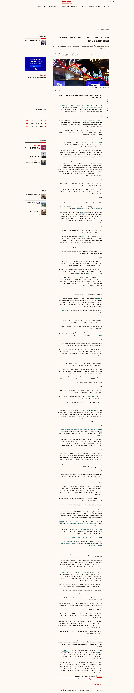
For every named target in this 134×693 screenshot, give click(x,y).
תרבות (44, 6)
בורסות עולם (106, 34)
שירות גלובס (106, 54)
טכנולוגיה (73, 6)
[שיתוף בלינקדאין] (107, 108)
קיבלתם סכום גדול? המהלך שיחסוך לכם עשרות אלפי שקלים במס (32, 148)
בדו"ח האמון (65, 689)
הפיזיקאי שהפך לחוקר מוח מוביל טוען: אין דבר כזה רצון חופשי (33, 163)
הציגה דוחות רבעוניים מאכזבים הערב (88, 142)
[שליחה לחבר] (66, 54)
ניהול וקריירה (63, 6)
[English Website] (116, 6)
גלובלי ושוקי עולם (100, 29)
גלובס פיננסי (104, 6)
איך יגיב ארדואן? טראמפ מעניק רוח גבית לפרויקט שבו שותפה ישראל (32, 41)
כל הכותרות (98, 6)
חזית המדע (38, 160)
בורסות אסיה (85, 679)
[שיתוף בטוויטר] (54, 54)
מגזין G (48, 6)
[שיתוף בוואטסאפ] (58, 54)
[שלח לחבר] (107, 111)
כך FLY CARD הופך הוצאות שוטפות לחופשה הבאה (34, 210)
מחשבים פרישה (37, 145)
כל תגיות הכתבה (98, 684)
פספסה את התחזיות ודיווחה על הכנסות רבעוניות (84, 121)
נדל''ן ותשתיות (83, 6)
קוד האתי (73, 689)
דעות (59, 6)
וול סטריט (97, 681)
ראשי (109, 6)
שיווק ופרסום (53, 6)
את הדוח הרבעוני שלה (77, 529)
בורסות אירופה (73, 679)
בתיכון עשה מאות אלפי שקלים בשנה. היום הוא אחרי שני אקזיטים (33, 155)
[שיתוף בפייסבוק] (62, 54)
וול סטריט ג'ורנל (39, 6)
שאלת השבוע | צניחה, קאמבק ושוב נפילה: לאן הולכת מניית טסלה (83, 537)
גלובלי (68, 6)
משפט (77, 6)
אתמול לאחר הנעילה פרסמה (94, 529)
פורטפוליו (38, 153)
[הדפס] (76, 54)
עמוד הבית (107, 29)
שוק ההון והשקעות (90, 6)
